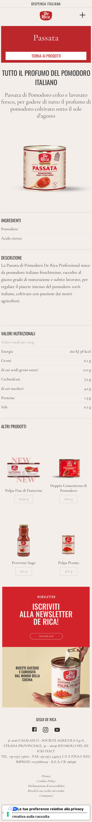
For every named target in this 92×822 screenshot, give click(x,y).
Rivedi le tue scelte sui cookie (46, 791)
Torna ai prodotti (46, 56)
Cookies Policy (46, 781)
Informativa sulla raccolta (27, 816)
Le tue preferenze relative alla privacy (50, 809)
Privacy (46, 776)
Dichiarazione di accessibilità (46, 786)
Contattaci (46, 796)
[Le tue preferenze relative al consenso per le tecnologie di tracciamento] (8, 814)
